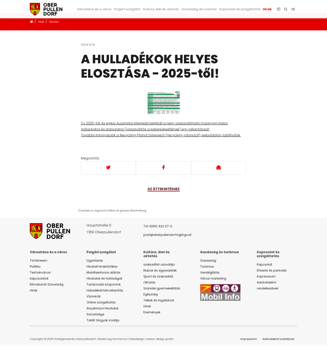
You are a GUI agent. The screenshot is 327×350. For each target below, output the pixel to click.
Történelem (38, 260)
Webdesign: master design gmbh (151, 339)
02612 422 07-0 (160, 226)
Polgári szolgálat (127, 9)
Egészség (150, 294)
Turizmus (207, 266)
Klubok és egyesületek (160, 270)
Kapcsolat (264, 264)
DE (293, 9)
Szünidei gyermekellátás (161, 288)
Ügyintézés (95, 260)
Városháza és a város (94, 9)
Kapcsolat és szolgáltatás (239, 9)
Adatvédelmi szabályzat (278, 339)
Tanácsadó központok (104, 284)
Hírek (267, 9)
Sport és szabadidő (158, 276)
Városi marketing (213, 278)
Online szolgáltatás (101, 302)
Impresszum (266, 276)
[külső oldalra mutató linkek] (220, 292)
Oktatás (149, 282)
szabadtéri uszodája (159, 264)
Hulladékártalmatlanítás (105, 290)
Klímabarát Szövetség (46, 284)
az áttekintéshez (163, 189)
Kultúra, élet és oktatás (161, 9)
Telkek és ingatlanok (158, 300)
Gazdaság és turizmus (199, 9)
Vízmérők (94, 296)
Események (151, 312)
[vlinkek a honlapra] (50, 9)
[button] (278, 9)
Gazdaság (208, 260)
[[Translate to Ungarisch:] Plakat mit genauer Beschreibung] (163, 105)
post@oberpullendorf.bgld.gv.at (167, 235)
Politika (35, 266)
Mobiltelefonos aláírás (103, 272)
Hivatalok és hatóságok (104, 278)
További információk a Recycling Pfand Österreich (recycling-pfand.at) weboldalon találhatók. (161, 135)
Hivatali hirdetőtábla (102, 266)
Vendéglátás (210, 272)
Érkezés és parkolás (272, 270)
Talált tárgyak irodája (103, 320)
